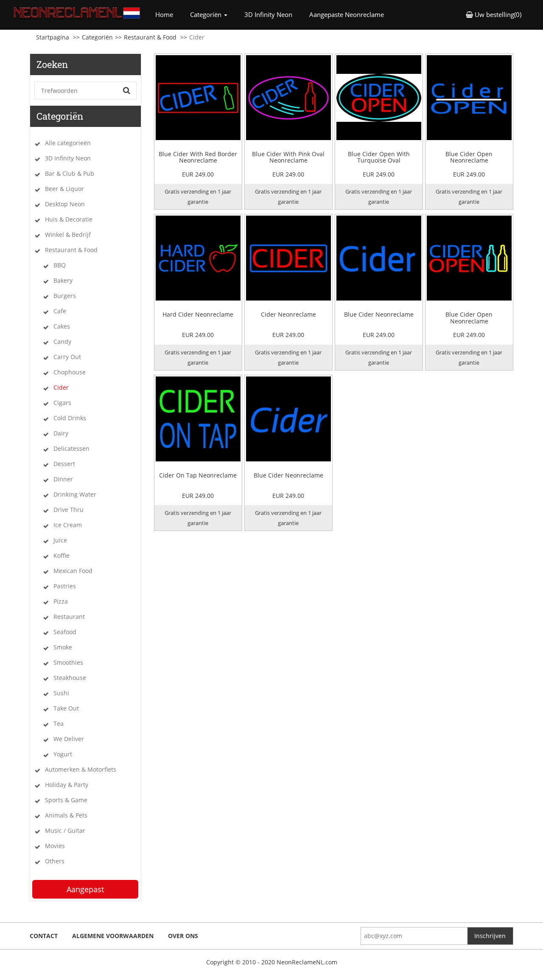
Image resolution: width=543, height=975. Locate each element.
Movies (55, 846)
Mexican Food (72, 571)
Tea (58, 723)
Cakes (61, 326)
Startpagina (52, 37)
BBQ (59, 265)
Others (54, 861)
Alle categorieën (68, 143)
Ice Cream (67, 525)
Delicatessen (71, 448)
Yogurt (62, 754)
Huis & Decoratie (68, 219)
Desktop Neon (65, 204)
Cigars (62, 403)
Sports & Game (66, 800)
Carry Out (67, 357)
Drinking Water (74, 494)
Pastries (64, 586)
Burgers (64, 296)
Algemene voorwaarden (113, 936)
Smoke (62, 647)
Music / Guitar (65, 830)
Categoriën (97, 37)
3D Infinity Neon (268, 14)
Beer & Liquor (64, 189)
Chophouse (69, 372)
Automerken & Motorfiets (80, 769)
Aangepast (85, 889)
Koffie (61, 555)
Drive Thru (68, 510)
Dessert (64, 464)
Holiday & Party (66, 785)
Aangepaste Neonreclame (346, 14)
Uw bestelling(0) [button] (497, 14)
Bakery (63, 280)
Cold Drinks (69, 418)
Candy (62, 341)
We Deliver (68, 739)
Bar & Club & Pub (69, 173)
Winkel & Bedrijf (68, 234)
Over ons (183, 936)
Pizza (60, 601)
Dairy (60, 433)
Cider (61, 387)
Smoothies (68, 662)
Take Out (66, 708)
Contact (44, 936)
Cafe (59, 311)
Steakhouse (69, 678)
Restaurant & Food (150, 37)
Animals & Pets (66, 815)
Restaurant (69, 617)
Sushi (61, 693)
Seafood (64, 632)
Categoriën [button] (206, 14)
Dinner (63, 479)
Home (168, 14)
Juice (60, 540)
